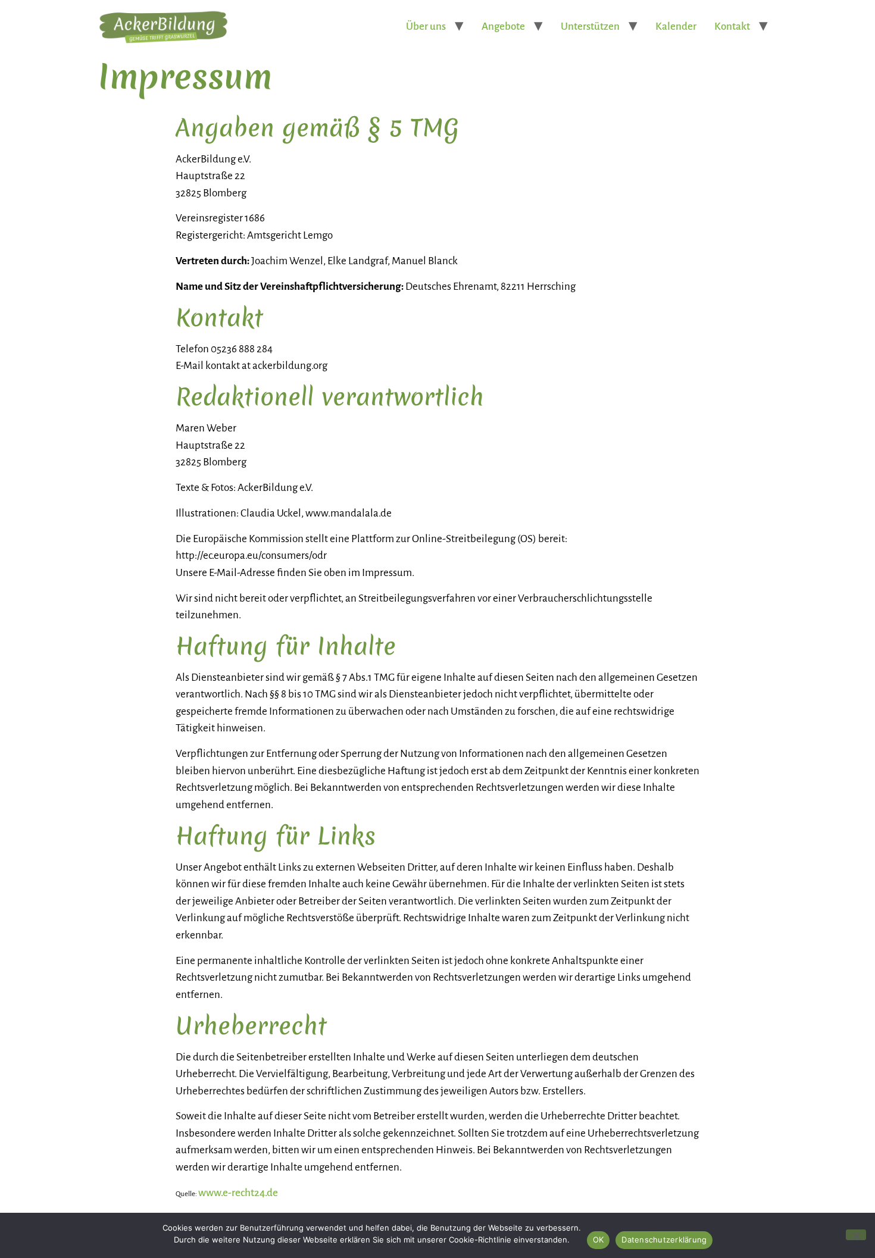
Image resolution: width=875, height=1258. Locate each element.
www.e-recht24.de (238, 1192)
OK (598, 1239)
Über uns (426, 26)
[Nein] (856, 1234)
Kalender (675, 26)
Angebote (503, 26)
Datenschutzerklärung (664, 1239)
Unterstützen (590, 26)
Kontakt (732, 26)
